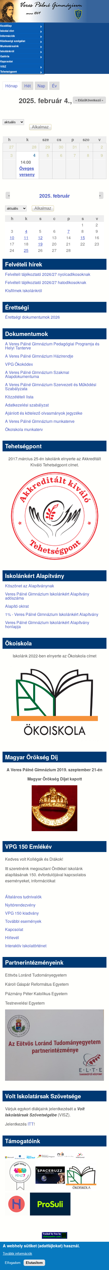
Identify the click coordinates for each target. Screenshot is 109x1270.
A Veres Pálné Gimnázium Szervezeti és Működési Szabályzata (50, 386)
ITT (31, 1124)
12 (40, 237)
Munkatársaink (9, 46)
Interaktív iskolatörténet (25, 946)
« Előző (80, 100)
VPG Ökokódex (19, 364)
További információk (17, 1253)
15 (82, 237)
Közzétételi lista (19, 397)
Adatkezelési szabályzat (27, 405)
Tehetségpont (8, 72)
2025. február (54, 195)
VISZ (3, 66)
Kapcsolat (6, 61)
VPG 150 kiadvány (22, 913)
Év (54, 86)
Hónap (12, 86)
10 (12, 237)
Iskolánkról (7, 51)
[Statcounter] (54, 1235)
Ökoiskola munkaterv (24, 429)
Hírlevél (12, 937)
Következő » (94, 100)
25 (26, 250)
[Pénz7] (20, 1189)
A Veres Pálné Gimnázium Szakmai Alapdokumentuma (37, 374)
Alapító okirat (17, 606)
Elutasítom (34, 1263)
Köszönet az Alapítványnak (29, 586)
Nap (41, 86)
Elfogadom (13, 1263)
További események (23, 921)
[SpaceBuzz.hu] (50, 1189)
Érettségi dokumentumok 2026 (32, 317)
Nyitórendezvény (20, 905)
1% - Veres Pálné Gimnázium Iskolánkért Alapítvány (51, 614)
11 (26, 237)
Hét (27, 86)
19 (40, 244)
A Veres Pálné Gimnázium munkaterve (40, 421)
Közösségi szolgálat (12, 41)
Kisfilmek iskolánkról (23, 290)
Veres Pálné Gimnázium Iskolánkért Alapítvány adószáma (47, 596)
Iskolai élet (7, 31)
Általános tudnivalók (23, 897)
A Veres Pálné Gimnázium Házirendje (39, 356)
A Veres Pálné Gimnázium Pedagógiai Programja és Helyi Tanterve (52, 346)
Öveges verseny (27, 171)
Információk (7, 36)
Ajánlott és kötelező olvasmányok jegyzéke (43, 413)
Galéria (4, 56)
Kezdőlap (6, 26)
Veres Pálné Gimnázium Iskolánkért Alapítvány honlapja (47, 624)
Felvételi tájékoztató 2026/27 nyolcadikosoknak (47, 274)
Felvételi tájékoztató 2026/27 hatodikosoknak (45, 282)
